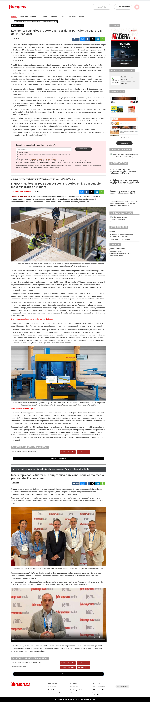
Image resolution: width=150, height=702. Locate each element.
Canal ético (74, 687)
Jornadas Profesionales (117, 249)
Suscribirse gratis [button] (123, 7)
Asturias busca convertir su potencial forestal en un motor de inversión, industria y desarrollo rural (123, 204)
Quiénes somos (75, 693)
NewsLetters (52, 690)
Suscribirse (124, 143)
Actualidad (23, 17)
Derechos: (72, 164)
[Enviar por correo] (82, 39)
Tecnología (54, 17)
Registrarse (52, 687)
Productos (43, 17)
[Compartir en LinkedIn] (97, 39)
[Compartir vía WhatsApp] (102, 39)
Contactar (73, 684)
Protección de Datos (99, 687)
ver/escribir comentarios (58, 458)
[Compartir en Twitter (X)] (92, 39)
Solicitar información (67, 452)
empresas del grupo (49, 164)
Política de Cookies (98, 690)
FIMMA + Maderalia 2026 (20, 196)
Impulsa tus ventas (115, 251)
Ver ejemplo (51, 145)
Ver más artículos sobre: (24, 469)
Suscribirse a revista (55, 693)
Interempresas (61, 573)
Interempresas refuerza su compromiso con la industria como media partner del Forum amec (122, 171)
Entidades (73, 17)
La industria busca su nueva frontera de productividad (63, 469)
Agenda (63, 17)
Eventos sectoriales (116, 256)
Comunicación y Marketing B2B (120, 253)
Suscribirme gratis (83, 149)
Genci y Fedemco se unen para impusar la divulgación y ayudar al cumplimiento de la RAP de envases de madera (124, 182)
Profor (31, 47)
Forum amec (17, 489)
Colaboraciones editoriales (97, 694)
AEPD (32, 167)
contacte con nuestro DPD (57, 165)
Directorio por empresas (119, 239)
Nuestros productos (77, 690)
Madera (14, 17)
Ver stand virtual (83, 452)
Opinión (33, 17)
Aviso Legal (33, 159)
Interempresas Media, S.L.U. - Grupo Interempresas (78, 699)
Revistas (82, 17)
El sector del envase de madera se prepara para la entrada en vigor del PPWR (122, 193)
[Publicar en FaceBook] (87, 39)
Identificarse (52, 684)
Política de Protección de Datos (47, 159)
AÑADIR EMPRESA (122, 686)
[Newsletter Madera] (124, 115)
